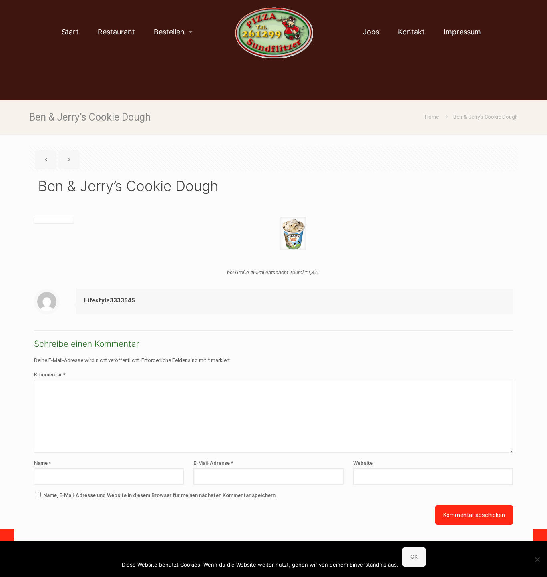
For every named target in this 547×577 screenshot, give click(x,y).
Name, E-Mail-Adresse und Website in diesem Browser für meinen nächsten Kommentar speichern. (160, 495)
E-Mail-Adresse (213, 463)
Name (42, 463)
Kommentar (50, 375)
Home (432, 117)
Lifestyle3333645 (109, 300)
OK (414, 556)
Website (363, 463)
